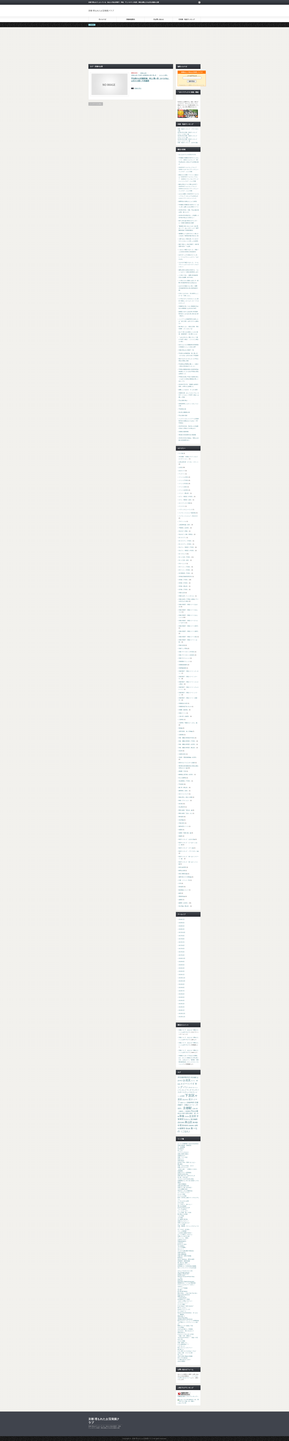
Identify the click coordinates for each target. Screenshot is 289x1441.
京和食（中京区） (184, 583)
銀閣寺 (182, 1128)
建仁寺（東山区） (184, 787)
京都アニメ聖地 (183, 648)
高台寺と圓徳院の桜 (184, 412)
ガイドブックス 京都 (184, 503)
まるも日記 (181, 1202)
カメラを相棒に (182, 1247)
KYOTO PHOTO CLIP (184, 1207)
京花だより (181, 1159)
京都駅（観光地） (184, 709)
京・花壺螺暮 (181, 1147)
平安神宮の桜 (182, 409)
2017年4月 (181, 951)
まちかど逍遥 (181, 1341)
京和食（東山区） (184, 586)
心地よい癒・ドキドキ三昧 (185, 1352)
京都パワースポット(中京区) (186, 651)
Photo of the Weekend (184, 1294)
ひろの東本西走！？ (183, 1344)
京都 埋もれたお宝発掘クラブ (101, 11)
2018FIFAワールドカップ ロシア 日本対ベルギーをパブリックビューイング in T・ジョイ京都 (188, 169)
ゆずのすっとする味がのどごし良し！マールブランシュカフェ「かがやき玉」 (188, 257)
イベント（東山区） (184, 493)
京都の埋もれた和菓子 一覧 (186, 350)
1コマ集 (181, 453)
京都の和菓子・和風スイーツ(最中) (188, 631)
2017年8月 (181, 939)
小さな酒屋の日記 (183, 1189)
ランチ (189, 1090)
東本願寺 (181, 816)
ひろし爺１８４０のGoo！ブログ (187, 1351)
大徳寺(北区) (182, 754)
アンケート (182, 473)
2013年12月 (182, 1013)
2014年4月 (181, 1000)
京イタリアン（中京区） (185, 544)
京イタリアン (182, 537)
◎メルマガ (102, 19)
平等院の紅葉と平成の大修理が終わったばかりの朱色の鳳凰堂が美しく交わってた (188, 379)
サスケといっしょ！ (183, 1302)
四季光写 (180, 1280)
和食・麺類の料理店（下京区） (187, 741)
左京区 (192, 1116)
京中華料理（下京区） (185, 573)
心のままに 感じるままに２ (186, 1330)
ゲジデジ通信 (181, 1304)
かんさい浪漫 (181, 1194)
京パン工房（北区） (184, 560)
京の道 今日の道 (183, 1177)
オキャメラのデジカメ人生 (185, 1270)
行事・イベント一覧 (184, 880)
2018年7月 (181, 919)
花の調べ (180, 1289)
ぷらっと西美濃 (182, 1231)
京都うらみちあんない (184, 1222)
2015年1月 (181, 974)
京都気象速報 (182, 668)
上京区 (182, 1096)
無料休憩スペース (184, 826)
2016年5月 (181, 964)
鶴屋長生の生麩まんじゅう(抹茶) (188, 201)
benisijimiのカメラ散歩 (184, 1299)
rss (199, 2)
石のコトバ (181, 1249)
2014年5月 (181, 997)
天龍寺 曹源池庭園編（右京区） (188, 757)
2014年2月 (181, 1007)
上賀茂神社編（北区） (185, 524)
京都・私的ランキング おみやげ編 (187, 142)
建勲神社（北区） (184, 790)
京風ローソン (182, 713)
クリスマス (182, 506)
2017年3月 (181, 955)
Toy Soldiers (181, 1246)
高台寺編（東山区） (184, 906)
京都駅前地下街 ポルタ (185, 706)
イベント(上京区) (183, 477)
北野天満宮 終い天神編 (185, 731)
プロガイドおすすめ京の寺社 (186, 1179)
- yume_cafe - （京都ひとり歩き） (188, 1169)
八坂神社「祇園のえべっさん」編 (188, 722)
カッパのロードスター (184, 1192)
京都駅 (187, 1108)
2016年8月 (181, 961)
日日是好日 (181, 1148)
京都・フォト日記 (183, 1157)
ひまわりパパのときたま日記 (186, 1334)
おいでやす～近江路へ (184, 1229)
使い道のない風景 (183, 1262)
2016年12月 (182, 958)
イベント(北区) (183, 486)
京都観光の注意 (183, 703)
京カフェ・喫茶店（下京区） (187, 547)
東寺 (182, 1122)
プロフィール (182, 521)
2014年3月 (181, 1003)
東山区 (188, 1122)
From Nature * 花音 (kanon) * (186, 1306)
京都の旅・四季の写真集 (184, 1256)
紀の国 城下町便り (183, 1291)
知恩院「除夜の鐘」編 (185, 833)
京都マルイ (183, 1102)
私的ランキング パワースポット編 (188, 851)
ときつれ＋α (181, 1346)
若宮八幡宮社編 (183, 873)
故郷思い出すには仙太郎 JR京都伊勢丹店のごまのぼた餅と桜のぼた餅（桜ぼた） (188, 313)
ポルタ (190, 1087)
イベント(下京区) (183, 480)
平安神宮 (181, 784)
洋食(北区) (181, 823)
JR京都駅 (193, 1077)
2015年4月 (181, 968)
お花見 (180, 467)
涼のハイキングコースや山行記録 (187, 1267)
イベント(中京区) (183, 483)
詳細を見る (138, 88)
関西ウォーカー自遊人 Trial (185, 1325)
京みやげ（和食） (184, 531)
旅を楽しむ (181, 1349)
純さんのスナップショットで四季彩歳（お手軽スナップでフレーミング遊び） (188, 1322)
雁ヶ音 (154, 75)
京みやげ (185, 1099)
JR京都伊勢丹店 (184, 1077)
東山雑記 (180, 1164)
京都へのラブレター (183, 1167)
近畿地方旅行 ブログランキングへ (188, 1396)
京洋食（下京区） (184, 589)
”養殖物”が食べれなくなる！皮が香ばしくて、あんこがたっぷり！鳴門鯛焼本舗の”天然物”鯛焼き (188, 228)
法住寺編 (181, 820)
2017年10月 (182, 932)
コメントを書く (163, 75)
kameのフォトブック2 (184, 1309)
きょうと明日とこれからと (185, 1234)
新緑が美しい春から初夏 (185, 797)
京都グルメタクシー (183, 1221)
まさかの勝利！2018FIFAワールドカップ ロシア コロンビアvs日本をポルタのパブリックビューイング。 (189, 196)
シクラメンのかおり (183, 1152)
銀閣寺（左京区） (184, 903)
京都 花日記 (181, 1160)
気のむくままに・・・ (184, 1307)
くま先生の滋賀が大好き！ (185, 1233)
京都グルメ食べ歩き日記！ (185, 1187)
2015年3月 (181, 971)
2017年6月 (181, 945)
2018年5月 (181, 926)
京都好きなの (181, 1155)
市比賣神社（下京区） (185, 781)
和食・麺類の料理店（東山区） (187, 747)
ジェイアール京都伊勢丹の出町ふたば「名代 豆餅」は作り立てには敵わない (189, 321)
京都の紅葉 (182, 645)
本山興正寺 (182, 807)
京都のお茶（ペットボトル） (187, 596)
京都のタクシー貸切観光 (184, 1172)
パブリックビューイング (185, 509)
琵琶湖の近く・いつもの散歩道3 (187, 1283)
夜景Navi (180, 1257)
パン (185, 1087)
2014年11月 (182, 977)
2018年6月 (181, 922)
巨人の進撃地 (182, 777)
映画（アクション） (184, 800)
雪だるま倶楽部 (182, 1206)
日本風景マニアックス (184, 1264)
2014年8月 (181, 987)
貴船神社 (191, 1125)
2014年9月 (181, 984)
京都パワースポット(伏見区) (186, 655)
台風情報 (181, 734)
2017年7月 (181, 942)
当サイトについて (184, 794)
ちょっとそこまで (183, 1210)
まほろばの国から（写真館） (186, 1329)
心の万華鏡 (181, 1327)
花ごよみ (180, 1150)
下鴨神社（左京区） (184, 527)
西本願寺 (181, 886)
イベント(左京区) (183, 490)
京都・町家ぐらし (183, 1342)
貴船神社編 (182, 896)
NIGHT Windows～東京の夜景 (186, 1259)
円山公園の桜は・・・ (185, 400)
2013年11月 (182, 1016)
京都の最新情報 (182, 1254)
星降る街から (181, 1332)
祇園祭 (180, 836)
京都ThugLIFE (181, 1252)
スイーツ (185, 1084)
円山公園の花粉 (183, 415)
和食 (181, 1116)
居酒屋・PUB (182, 771)
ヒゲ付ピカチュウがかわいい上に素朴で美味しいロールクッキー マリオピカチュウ (189, 301)
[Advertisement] (144, 45)
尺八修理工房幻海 (183, 1219)
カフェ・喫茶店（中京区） (186, 496)
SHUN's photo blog (183, 1174)
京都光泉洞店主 (182, 1241)
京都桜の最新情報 (184, 431)
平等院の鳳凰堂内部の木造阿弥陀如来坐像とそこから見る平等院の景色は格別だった (188, 371)
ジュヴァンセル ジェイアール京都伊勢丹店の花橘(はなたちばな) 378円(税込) (189, 421)
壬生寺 (180, 750)
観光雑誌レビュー (184, 890)
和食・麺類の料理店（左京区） (187, 744)
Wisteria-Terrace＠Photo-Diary (186, 1276)
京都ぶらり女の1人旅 (183, 1236)
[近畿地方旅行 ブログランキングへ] (184, 1394)
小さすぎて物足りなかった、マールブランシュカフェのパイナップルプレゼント (188, 264)
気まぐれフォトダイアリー (185, 1347)
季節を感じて (181, 1316)
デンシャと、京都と (183, 1238)
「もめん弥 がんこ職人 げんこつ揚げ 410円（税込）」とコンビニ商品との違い (188, 339)
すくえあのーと (182, 1311)
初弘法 (180, 1113)
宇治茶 (140, 75)
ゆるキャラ (182, 470)
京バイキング (182, 553)
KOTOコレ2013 (182, 1244)
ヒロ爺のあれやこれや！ (184, 1359)
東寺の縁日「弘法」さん (185, 813)
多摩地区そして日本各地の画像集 (187, 1266)
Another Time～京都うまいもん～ (187, 1162)
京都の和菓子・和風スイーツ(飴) (188, 636)
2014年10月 (182, 981)
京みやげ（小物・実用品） (186, 534)
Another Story (181, 1275)
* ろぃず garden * (182, 1209)
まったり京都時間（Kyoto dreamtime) (188, 1143)
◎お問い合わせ (158, 19)
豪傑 (180, 893)
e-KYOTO (180, 1243)
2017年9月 (181, 935)
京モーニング (182, 563)
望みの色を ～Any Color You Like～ (188, 1293)
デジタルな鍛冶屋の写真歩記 (186, 1250)
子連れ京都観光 (182, 1184)
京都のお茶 (143, 73)
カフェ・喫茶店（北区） (185, 499)
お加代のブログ (182, 1239)
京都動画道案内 (183, 664)
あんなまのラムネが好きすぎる (187, 154)
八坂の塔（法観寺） (184, 716)
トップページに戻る (95, 104)
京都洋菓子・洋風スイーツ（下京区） (188, 1105)
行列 (180, 883)
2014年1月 (181, 1010)
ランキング (182, 1090)
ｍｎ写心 (180, 1278)
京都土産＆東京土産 (183, 1185)
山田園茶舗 (145, 75)
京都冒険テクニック (184, 661)
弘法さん (187, 1119)
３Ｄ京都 (180, 1217)
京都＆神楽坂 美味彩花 (184, 1145)
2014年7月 (181, 990)
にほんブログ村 (182, 1403)
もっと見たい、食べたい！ (185, 1204)
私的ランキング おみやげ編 (187, 839)
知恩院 (180, 829)
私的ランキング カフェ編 (186, 848)
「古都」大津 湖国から (184, 1336)
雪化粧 (188, 1128)
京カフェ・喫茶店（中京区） (187, 550)
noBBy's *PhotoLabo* (183, 1273)
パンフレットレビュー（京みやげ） (188, 516)
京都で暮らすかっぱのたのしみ (186, 1175)
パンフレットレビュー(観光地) (187, 512)
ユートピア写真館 (183, 1288)
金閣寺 (180, 899)
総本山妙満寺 (182, 867)
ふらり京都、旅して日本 (184, 1212)
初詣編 (180, 728)
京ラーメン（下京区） (185, 566)
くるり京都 (181, 1216)
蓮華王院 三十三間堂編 (185, 877)
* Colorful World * (182, 1297)
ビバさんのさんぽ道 (183, 1201)
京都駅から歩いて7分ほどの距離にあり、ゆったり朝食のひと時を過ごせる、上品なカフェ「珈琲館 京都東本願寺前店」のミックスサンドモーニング (188, 1060)
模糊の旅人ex (181, 1296)
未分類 (180, 803)
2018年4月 (181, 929)
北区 (183, 1113)
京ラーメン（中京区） (185, 570)
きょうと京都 (181, 1224)
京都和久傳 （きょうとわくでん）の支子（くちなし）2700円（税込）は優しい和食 (189, 395)
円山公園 (194, 1111)
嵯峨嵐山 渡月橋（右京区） (186, 774)
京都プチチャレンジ (184, 658)
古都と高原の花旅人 (183, 1154)
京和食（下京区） (184, 579)
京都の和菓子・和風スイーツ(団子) (188, 626)
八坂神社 (181, 719)
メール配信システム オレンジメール (195, 85)
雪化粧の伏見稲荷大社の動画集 (187, 434)
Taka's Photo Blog (182, 1317)
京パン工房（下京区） (185, 557)
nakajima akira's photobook (185, 1319)
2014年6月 (181, 994)
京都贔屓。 (181, 1171)
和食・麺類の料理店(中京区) (186, 737)
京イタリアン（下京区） (185, 540)
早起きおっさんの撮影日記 (185, 1190)
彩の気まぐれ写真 (183, 1214)
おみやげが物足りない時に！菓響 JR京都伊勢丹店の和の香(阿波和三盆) (188, 288)
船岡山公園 (182, 870)
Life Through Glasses (183, 1272)
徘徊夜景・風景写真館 (184, 1261)
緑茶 (150, 75)
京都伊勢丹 (191, 1102)
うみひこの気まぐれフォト (185, 1301)
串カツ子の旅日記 (183, 1358)
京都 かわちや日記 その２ (186, 1165)
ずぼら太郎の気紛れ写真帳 (185, 1356)
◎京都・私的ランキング (187, 19)
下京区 (190, 1095)
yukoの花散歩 (181, 1361)
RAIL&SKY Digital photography (186, 1281)
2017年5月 (181, 948)
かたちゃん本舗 (182, 1196)
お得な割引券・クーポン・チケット (188, 462)
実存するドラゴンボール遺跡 (187, 762)
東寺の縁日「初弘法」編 (185, 810)
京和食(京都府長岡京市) (185, 576)
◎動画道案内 (130, 19)
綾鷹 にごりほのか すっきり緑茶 (188, 389)
